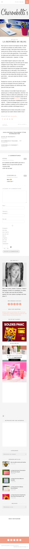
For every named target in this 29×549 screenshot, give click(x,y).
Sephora (9, 312)
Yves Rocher (14, 312)
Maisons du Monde (11, 315)
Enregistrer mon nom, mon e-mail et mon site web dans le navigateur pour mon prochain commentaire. (5, 236)
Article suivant (22, 124)
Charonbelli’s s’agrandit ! (9, 145)
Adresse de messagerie (5, 212)
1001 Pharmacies (21, 312)
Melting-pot (14, 39)
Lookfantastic (5, 313)
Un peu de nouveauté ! (8, 136)
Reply (25, 158)
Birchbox (4, 312)
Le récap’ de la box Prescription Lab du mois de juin (18, 471)
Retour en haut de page (20, 546)
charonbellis (13, 116)
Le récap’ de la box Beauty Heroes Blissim (17, 487)
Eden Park (18, 315)
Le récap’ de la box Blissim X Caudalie (17, 479)
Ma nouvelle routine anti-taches (18, 462)
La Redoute (12, 313)
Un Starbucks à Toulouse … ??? (11, 140)
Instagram (17, 98)
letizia (4, 158)
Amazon (4, 315)
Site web (4, 219)
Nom (4, 205)
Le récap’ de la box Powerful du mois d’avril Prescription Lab (18, 495)
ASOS (16, 313)
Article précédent (5, 125)
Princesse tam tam (22, 313)
